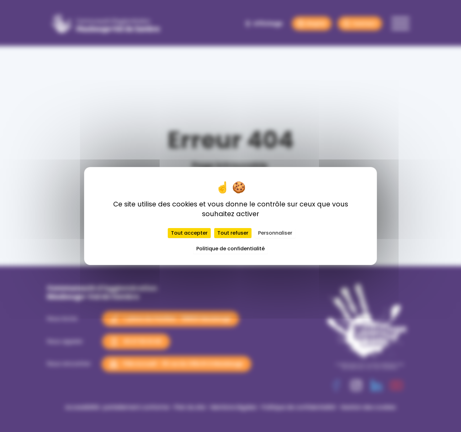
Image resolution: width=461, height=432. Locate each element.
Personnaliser (275, 233)
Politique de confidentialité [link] (230, 248)
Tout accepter (189, 233)
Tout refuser (232, 233)
